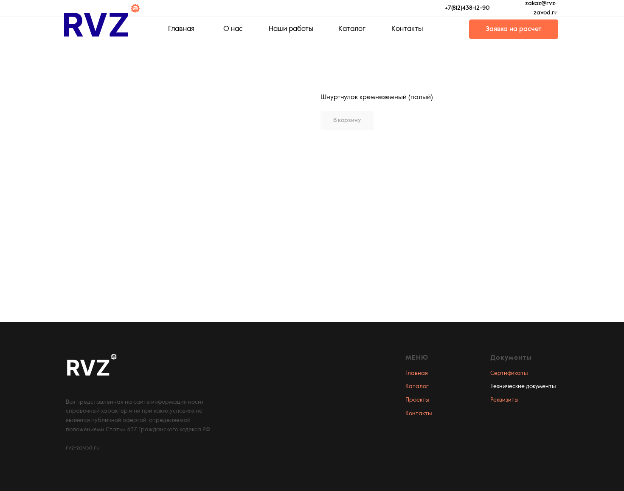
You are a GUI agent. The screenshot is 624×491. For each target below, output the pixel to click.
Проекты (417, 400)
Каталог (417, 386)
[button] (513, 29)
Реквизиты (504, 400)
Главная (416, 373)
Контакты (418, 413)
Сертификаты (509, 373)
